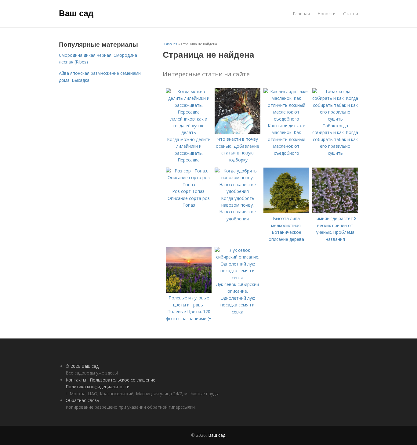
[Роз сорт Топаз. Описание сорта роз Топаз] (189, 184)
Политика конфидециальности (97, 386)
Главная (301, 13)
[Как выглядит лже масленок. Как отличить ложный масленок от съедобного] (286, 119)
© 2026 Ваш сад (82, 366)
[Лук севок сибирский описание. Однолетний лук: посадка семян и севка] (237, 277)
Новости (326, 13)
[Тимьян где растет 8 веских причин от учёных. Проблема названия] (335, 212)
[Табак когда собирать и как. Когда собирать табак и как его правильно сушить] (335, 119)
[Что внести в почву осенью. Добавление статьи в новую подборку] (237, 132)
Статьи (350, 13)
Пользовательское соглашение (122, 380)
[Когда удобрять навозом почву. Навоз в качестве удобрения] (237, 191)
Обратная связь (82, 400)
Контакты (76, 380)
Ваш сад (76, 13)
